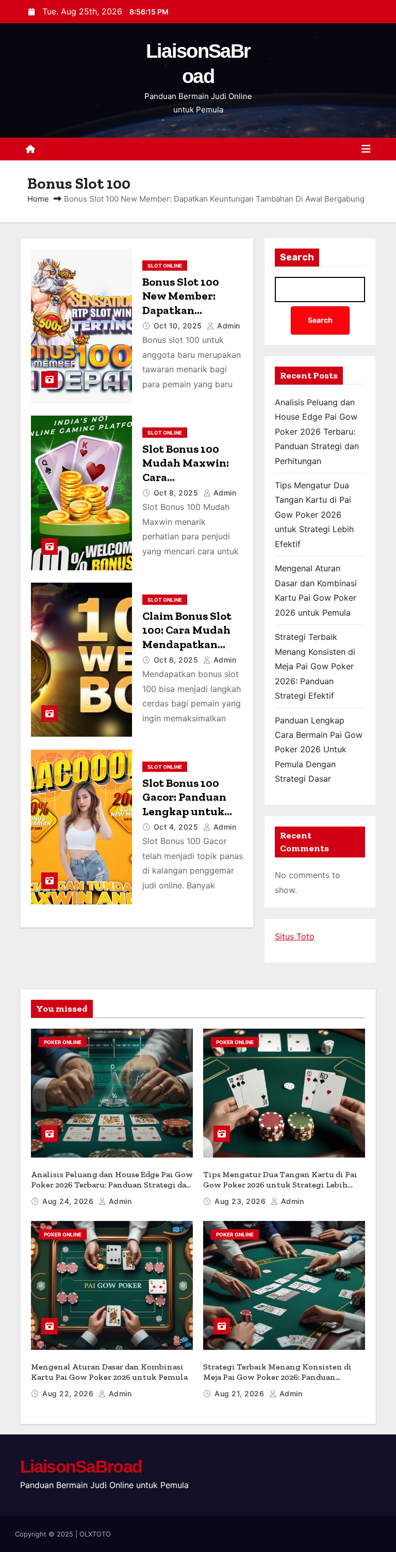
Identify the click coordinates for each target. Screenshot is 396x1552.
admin (227, 325)
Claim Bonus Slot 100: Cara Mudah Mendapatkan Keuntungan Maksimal (187, 644)
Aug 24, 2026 (69, 1201)
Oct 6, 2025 (177, 659)
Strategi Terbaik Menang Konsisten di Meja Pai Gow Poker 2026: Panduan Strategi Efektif (315, 666)
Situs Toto (295, 936)
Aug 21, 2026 (240, 1393)
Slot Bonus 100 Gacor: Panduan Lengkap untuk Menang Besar (184, 804)
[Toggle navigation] (366, 149)
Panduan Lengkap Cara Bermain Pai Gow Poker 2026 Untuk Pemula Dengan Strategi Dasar (318, 749)
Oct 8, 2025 (177, 492)
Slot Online (164, 265)
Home (38, 199)
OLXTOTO (95, 1534)
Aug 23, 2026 (241, 1201)
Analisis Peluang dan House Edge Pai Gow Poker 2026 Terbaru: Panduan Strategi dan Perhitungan (317, 431)
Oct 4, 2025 (177, 826)
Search (297, 257)
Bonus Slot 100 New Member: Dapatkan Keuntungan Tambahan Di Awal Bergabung (191, 317)
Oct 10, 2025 (179, 325)
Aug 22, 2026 (69, 1393)
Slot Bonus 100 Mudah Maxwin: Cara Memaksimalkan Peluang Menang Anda (187, 484)
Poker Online (62, 1042)
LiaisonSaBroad (81, 1466)
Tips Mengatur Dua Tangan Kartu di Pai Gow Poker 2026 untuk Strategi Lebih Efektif (314, 514)
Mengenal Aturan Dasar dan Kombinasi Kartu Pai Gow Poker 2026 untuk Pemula (109, 1372)
